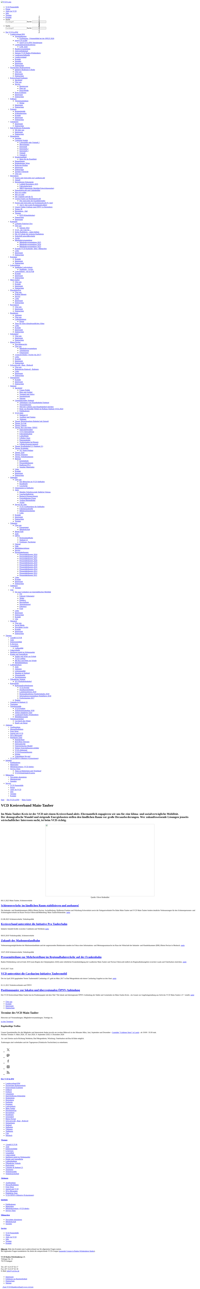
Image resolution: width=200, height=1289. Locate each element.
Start (2, 800)
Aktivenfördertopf (21, 51)
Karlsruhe (13, 222)
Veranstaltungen (21, 36)
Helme (21, 103)
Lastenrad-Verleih (21, 140)
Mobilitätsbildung (21, 663)
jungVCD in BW (21, 40)
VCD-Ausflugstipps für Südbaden (31, 507)
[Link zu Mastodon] (8, 1057)
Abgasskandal (20, 675)
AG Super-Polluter (26, 450)
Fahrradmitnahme (25, 434)
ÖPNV (17, 536)
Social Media (19, 625)
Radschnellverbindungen (24, 686)
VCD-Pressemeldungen (23, 752)
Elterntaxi (23, 606)
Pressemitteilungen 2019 (28, 563)
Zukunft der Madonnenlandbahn (20, 940)
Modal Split (19, 532)
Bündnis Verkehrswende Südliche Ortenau (35, 492)
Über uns (18, 72)
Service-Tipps (15, 769)
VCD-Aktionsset (21, 750)
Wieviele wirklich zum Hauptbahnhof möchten (36, 407)
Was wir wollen (20, 192)
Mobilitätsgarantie (21, 717)
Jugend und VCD (16, 733)
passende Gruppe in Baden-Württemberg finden (76, 1251)
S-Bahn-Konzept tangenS (28, 444)
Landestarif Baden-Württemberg (26, 715)
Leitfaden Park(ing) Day (24, 224)
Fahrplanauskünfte (26, 509)
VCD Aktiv (19, 413)
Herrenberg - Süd (21, 211)
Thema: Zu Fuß (20, 423)
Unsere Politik (24, 390)
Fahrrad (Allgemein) (26, 596)
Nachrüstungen (20, 677)
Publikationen (24, 411)
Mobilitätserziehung (22, 548)
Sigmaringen (14, 378)
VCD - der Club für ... (23, 230)
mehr (68, 912)
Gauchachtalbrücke (26, 494)
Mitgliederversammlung (23, 240)
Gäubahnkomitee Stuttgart (24, 400)
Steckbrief (18, 80)
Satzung (22, 398)
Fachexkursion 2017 (26, 698)
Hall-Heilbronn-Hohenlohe (20, 128)
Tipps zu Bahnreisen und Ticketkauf (28, 771)
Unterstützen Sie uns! (22, 756)
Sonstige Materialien (26, 467)
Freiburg (13, 109)
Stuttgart (13, 386)
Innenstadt (23, 147)
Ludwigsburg (15, 265)
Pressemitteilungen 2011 (28, 575)
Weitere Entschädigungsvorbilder (27, 748)
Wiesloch (13, 621)
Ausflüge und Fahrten (27, 417)
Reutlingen (14, 313)
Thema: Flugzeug (21, 455)
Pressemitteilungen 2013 (28, 571)
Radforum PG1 (25, 465)
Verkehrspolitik (15, 706)
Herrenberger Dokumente (24, 182)
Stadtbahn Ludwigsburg (23, 267)
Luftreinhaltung (20, 319)
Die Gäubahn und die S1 (24, 197)
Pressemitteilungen (26, 463)
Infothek (9, 760)
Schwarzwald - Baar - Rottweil (21, 365)
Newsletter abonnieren (18, 777)
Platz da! (22, 88)
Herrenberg (14, 176)
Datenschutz (19, 65)
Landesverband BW (17, 34)
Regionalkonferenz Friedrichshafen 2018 (34, 694)
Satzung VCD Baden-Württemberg (28, 53)
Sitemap (8, 1283)
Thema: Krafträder (21, 448)
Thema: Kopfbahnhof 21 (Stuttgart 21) (29, 446)
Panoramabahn (24, 440)
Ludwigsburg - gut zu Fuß (24, 271)
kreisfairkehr (24, 461)
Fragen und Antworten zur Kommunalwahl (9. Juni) (34, 203)
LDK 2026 (23, 47)
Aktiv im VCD (11, 11)
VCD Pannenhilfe (12, 7)
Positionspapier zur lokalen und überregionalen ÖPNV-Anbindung (40, 990)
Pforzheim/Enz (15, 290)
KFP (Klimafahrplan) (27, 215)
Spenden (18, 61)
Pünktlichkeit (19, 740)
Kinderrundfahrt (21, 157)
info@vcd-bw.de (12, 1271)
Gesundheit (14, 646)
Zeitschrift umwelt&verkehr (25, 236)
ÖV (20, 594)
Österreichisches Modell (23, 746)
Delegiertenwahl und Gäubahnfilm (27, 190)
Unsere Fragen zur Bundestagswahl (28, 199)
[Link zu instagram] (8, 1069)
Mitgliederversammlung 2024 (30, 244)
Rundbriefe (23, 484)
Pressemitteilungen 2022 (28, 557)
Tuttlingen (14, 586)
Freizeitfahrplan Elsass (27, 498)
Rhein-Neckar (15, 342)
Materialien (14, 765)
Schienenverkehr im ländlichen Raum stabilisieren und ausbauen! (40, 905)
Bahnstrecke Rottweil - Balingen (27, 369)
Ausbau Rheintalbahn (27, 500)
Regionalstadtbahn (26, 538)
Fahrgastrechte (20, 744)
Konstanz (13, 257)
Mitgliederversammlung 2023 (30, 246)
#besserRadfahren (16, 729)
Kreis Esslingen (20, 93)
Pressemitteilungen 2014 (28, 569)
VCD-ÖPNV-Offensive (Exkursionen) (24, 758)
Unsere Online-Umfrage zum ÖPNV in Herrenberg (33, 207)
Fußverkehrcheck (25, 186)
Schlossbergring (21, 113)
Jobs (7, 13)
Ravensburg (14, 305)
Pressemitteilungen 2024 (28, 554)
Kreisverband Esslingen (19, 78)
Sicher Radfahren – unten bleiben (27, 232)
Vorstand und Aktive (26, 394)
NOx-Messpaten (16, 735)
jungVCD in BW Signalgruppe (30, 43)
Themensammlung (21, 101)
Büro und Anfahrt (25, 392)
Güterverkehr (15, 650)
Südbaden (13, 477)
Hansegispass (20, 161)
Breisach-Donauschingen (28, 496)
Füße (17, 546)
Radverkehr (14, 683)
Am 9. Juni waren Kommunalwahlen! (33, 205)
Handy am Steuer (21, 723)
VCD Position (20, 708)
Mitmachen (10, 775)
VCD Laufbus (20, 658)
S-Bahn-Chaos (24, 438)
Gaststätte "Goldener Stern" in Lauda (125, 1032)
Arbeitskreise (24, 351)
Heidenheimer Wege (22, 163)
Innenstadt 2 (23, 149)
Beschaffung (24, 602)
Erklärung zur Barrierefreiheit (16, 1279)
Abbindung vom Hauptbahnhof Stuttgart (34, 403)
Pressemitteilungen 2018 (28, 565)
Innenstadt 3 (23, 151)
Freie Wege (14, 731)
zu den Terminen (7, 1022)
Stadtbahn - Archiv (26, 269)
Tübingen (13, 523)
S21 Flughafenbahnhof (23, 681)
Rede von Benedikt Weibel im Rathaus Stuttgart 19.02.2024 (41, 409)
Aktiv (17, 490)
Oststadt (22, 153)
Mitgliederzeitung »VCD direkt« (22, 767)
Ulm (11, 590)
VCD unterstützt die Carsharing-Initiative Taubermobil (34, 973)
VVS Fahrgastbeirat (26, 432)
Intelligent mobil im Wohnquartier (22, 652)
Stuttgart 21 (23, 415)
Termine (9, 15)
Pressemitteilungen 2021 (28, 559)
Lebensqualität (20, 671)
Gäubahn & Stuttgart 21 (19, 702)
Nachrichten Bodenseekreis (20, 68)
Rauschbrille (24, 90)
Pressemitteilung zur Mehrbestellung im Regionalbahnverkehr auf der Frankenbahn (51, 957)
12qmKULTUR (16, 638)
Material (18, 459)
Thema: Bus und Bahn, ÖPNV (26, 428)
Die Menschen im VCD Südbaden (32, 482)
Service (17, 84)
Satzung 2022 (24, 228)
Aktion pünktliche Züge (23, 713)
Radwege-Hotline (21, 165)
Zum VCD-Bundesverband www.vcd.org (17, 1287)
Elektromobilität (16, 642)
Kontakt (8, 17)
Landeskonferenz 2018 (27, 692)
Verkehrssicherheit (17, 719)
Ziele (17, 667)
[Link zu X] (8, 1052)
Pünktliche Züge (16, 738)
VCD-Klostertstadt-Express (25, 773)
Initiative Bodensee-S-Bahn (25, 70)
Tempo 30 (18, 209)
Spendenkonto (24, 396)
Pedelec (17, 700)
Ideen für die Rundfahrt (28, 159)
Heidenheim (14, 136)
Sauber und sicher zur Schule (25, 656)
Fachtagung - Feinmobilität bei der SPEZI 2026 (36, 38)
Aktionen (18, 315)
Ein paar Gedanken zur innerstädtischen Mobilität (33, 592)
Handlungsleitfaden (26, 690)
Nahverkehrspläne (26, 430)
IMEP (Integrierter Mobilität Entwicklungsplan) (36, 188)
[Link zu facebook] (8, 1063)
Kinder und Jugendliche (19, 654)
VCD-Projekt (24, 688)
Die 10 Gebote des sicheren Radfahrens (29, 234)
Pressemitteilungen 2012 (28, 573)
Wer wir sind (19, 194)
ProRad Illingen (20, 294)
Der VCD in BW (12, 32)
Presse (8, 9)
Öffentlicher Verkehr (17, 679)
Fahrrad (17, 544)
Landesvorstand (20, 57)
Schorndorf (14, 334)
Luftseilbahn (24, 436)
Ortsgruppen (24, 353)
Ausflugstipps (15, 727)
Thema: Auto (19, 452)
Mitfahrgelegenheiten (27, 511)
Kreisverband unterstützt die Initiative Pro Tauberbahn (34, 923)
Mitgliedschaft (24, 529)
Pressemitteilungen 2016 (28, 567)
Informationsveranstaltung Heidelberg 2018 (35, 696)
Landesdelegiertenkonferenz (25, 45)
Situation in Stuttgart (22, 673)
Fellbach (13, 99)
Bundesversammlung (22, 49)
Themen (18, 213)
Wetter (21, 598)
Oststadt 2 (23, 155)
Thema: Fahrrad (21, 425)
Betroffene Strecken (22, 742)
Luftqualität (19, 648)
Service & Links (21, 504)
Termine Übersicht (21, 172)
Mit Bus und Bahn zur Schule (26, 661)
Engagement (24, 527)
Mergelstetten (24, 145)
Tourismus (14, 704)
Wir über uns (19, 130)
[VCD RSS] (8, 1074)
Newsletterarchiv (21, 344)
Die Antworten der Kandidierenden (32, 201)
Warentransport (25, 604)
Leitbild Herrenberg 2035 (28, 184)
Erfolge (17, 754)
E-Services (14, 644)
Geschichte (23, 486)
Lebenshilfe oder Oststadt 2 (29, 142)
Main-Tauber (15, 280)
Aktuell (17, 180)
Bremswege (23, 86)
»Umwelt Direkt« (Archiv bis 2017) (28, 355)
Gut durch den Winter (23, 721)
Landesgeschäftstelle (22, 55)
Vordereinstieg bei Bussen (28, 442)
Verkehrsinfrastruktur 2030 (24, 710)
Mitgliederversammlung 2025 (30, 242)
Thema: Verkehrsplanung (24, 457)
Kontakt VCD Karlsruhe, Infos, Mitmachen (31, 249)
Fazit (21, 609)
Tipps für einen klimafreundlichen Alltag (29, 323)
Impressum (19, 63)
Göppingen (14, 122)
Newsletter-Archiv (21, 627)
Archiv (17, 238)
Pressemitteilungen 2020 (28, 561)
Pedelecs (22, 600)
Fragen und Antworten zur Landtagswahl (30, 178)
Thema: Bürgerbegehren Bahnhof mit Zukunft (32, 421)
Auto (17, 534)
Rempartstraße (20, 111)
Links (17, 251)
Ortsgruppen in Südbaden (24, 488)
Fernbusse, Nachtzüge (27, 542)
